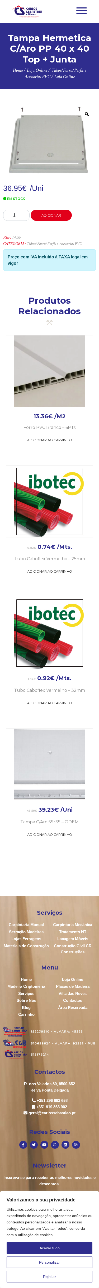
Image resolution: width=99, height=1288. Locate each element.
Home (26, 979)
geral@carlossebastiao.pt (52, 1113)
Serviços (26, 993)
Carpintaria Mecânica (72, 924)
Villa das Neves (73, 993)
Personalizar (49, 1262)
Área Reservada (72, 1007)
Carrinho (26, 1014)
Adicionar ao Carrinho (49, 440)
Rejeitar (49, 1276)
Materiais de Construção (26, 946)
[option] (49, 141)
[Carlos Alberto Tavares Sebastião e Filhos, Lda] (27, 11)
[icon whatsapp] (55, 1145)
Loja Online (72, 979)
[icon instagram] (76, 1145)
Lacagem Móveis (72, 938)
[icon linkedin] (65, 1145)
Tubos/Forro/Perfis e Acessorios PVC (54, 243)
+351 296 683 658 (52, 1100)
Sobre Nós (26, 1000)
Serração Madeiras (26, 932)
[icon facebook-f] (23, 1145)
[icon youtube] (44, 1145)
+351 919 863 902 (51, 1107)
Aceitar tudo (50, 1248)
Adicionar (51, 215)
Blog (26, 1007)
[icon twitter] (34, 1145)
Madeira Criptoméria (26, 986)
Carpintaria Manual (26, 924)
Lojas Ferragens (26, 938)
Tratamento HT (72, 932)
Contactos (72, 1000)
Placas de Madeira (72, 986)
